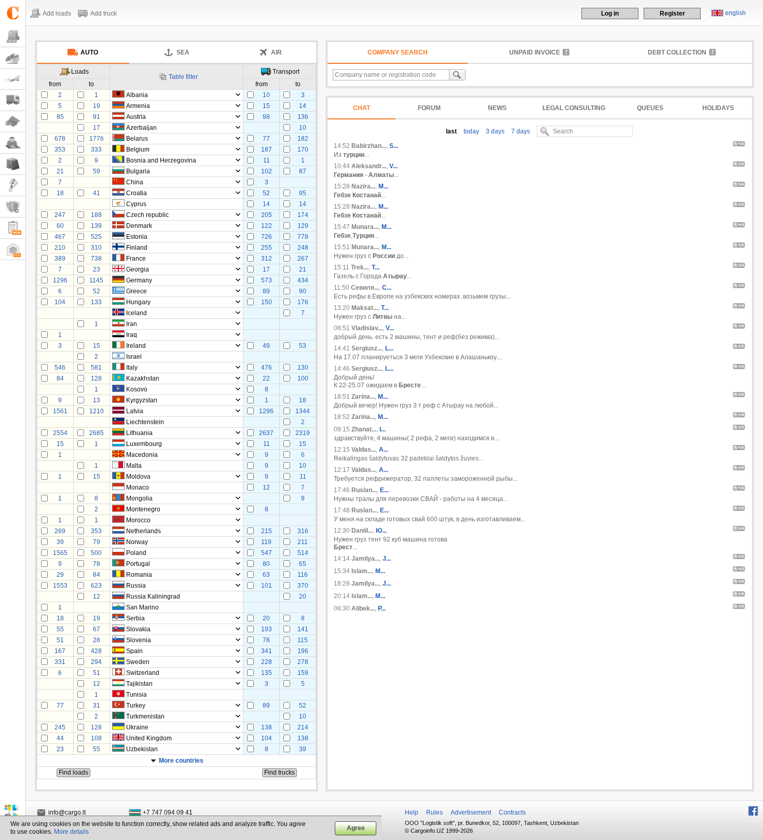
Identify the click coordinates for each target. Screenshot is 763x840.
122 (266, 225)
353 (60, 149)
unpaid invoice (534, 52)
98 (266, 116)
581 (96, 367)
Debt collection (677, 52)
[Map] (12, 121)
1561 (60, 411)
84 (60, 378)
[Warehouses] (12, 249)
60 (60, 225)
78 (96, 563)
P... (382, 608)
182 (302, 138)
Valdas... (363, 449)
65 (302, 563)
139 (96, 225)
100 (302, 378)
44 (60, 738)
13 (96, 400)
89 (266, 291)
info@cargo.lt (67, 812)
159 (302, 672)
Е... (384, 490)
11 (266, 160)
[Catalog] (12, 164)
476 (266, 367)
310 (96, 247)
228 (266, 662)
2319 (302, 433)
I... (382, 429)
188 (96, 215)
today (470, 131)
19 (96, 106)
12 (266, 487)
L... (389, 348)
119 (266, 542)
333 (96, 149)
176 (302, 302)
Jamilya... (365, 558)
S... (393, 146)
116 (302, 574)
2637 (266, 433)
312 (266, 258)
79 (96, 542)
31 (96, 705)
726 (266, 236)
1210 (96, 411)
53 (302, 345)
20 (302, 596)
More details (71, 831)
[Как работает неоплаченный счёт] (566, 52)
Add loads (57, 13)
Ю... (381, 530)
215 (266, 531)
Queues (650, 108)
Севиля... (365, 287)
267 (302, 258)
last (451, 131)
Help (411, 812)
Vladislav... (367, 328)
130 (302, 367)
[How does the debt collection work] (712, 52)
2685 (96, 433)
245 (60, 727)
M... (383, 186)
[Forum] (12, 143)
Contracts (512, 812)
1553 (60, 585)
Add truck (103, 13)
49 (266, 345)
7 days (520, 131)
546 (60, 367)
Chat (361, 108)
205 (266, 215)
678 (60, 138)
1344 (302, 411)
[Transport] (12, 100)
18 (60, 193)
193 (266, 629)
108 (96, 738)
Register (672, 13)
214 (302, 727)
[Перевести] (739, 145)
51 (60, 640)
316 (302, 531)
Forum (429, 108)
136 (302, 116)
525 (96, 236)
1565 (60, 553)
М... (383, 396)
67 (96, 629)
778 (302, 236)
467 (60, 236)
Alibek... (363, 608)
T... (375, 267)
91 (96, 116)
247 (60, 215)
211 (302, 542)
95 (302, 193)
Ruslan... (364, 490)
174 (302, 215)
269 (60, 531)
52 (266, 193)
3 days (494, 131)
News (497, 108)
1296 (60, 280)
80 (266, 563)
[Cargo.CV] (12, 228)
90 (302, 291)
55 (60, 629)
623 (96, 585)
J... (387, 558)
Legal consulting (573, 108)
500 (96, 553)
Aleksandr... (368, 166)
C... (386, 287)
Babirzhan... (368, 146)
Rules (434, 812)
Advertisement (471, 812)
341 (266, 651)
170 (302, 149)
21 (60, 171)
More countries (181, 760)
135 (266, 672)
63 (266, 574)
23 (96, 269)
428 (96, 651)
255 (266, 247)
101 (266, 585)
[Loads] (12, 36)
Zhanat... (363, 429)
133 (96, 302)
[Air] (12, 79)
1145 (96, 280)
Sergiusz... (366, 348)
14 (302, 106)
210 (60, 247)
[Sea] (12, 58)
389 (60, 258)
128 (96, 378)
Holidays (718, 108)
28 (96, 640)
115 (302, 640)
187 (266, 149)
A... (383, 449)
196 (302, 651)
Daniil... (362, 530)
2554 (60, 433)
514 (302, 553)
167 (60, 651)
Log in (610, 13)
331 (60, 662)
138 (266, 727)
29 (60, 574)
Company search (397, 52)
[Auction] (12, 185)
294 (96, 662)
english (735, 13)
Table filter (183, 76)
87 (302, 171)
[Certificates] (12, 207)
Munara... (364, 227)
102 (266, 171)
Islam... (361, 571)
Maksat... (364, 307)
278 (302, 662)
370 (302, 585)
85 (60, 116)
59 (96, 171)
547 (266, 553)
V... (393, 166)
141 (302, 629)
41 (96, 193)
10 (266, 95)
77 (266, 138)
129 (302, 225)
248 (302, 247)
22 (266, 378)
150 (266, 302)
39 (60, 542)
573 (266, 280)
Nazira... (363, 186)
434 (302, 280)
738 (96, 258)
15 (266, 106)
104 (60, 302)
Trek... (360, 267)
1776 (96, 138)
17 (96, 127)
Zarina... (363, 396)
